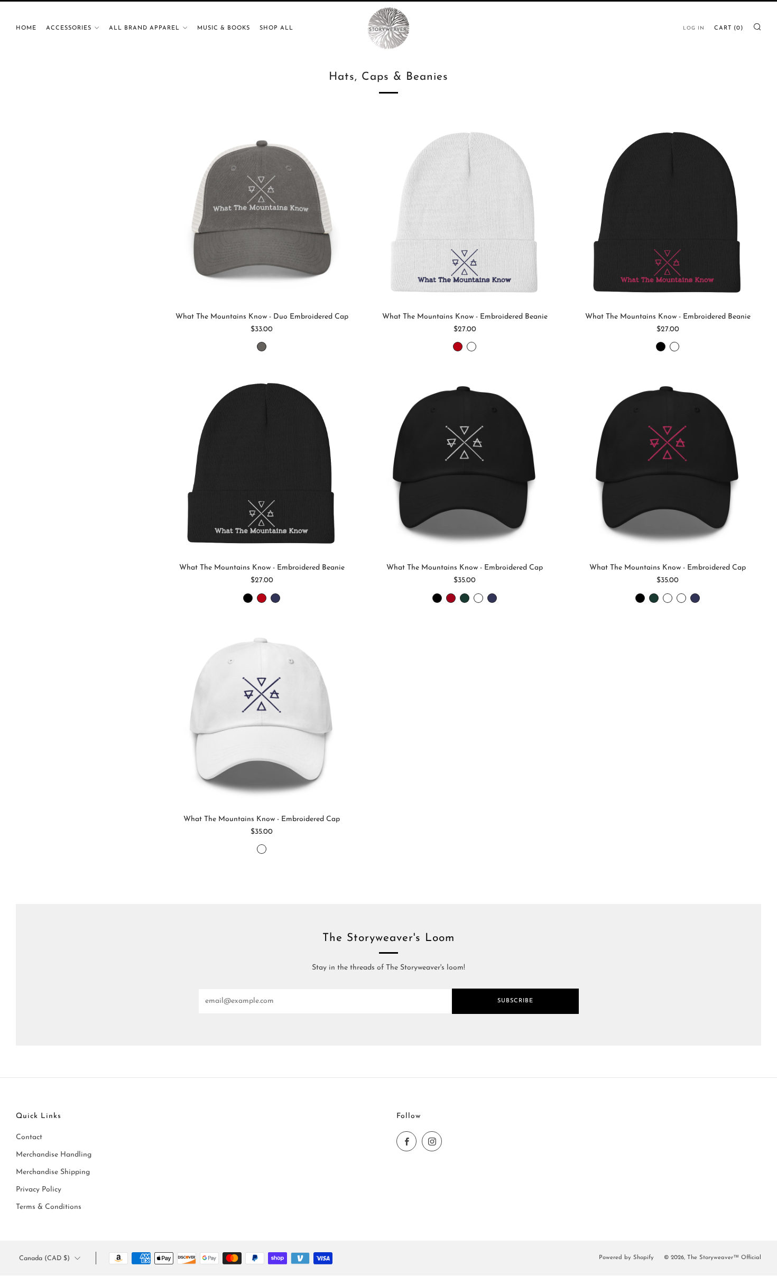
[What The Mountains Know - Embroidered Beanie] (464, 212)
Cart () (728, 28)
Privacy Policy (38, 1190)
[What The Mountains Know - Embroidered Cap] (464, 463)
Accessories (68, 28)
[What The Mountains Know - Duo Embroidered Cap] (261, 212)
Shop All (276, 28)
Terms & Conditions (48, 1207)
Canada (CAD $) (44, 1258)
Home (26, 28)
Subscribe (515, 1001)
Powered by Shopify (626, 1258)
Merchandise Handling (53, 1155)
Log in (694, 28)
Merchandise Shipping (53, 1172)
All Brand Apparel (144, 28)
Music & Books (223, 28)
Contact (29, 1137)
